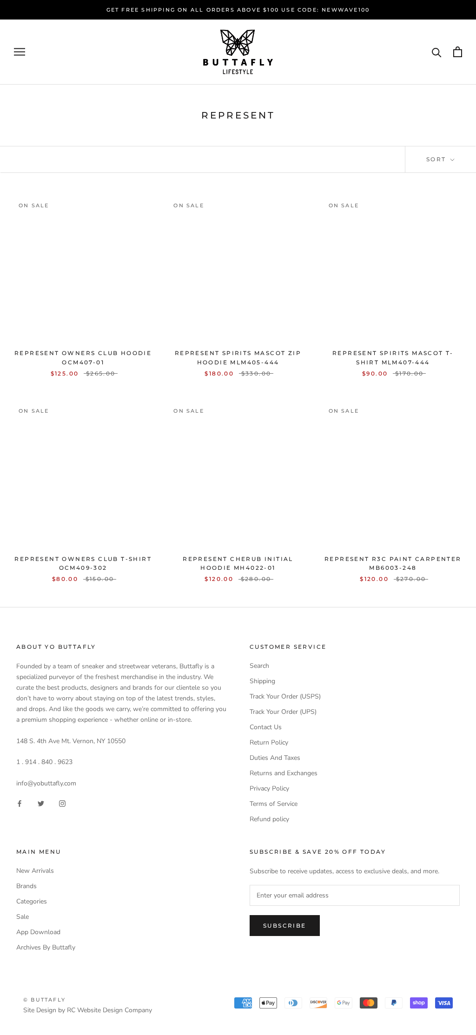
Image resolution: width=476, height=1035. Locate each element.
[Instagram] (62, 803)
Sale (22, 916)
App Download (38, 932)
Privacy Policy (269, 788)
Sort (437, 159)
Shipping (262, 681)
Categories (31, 901)
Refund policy (269, 819)
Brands (26, 886)
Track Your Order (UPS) (283, 711)
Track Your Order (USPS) (285, 696)
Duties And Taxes (275, 757)
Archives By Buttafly (45, 947)
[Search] (437, 52)
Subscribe (284, 925)
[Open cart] (457, 51)
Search (259, 665)
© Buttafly (44, 999)
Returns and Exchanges (283, 773)
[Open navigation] (19, 52)
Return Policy (269, 742)
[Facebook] (19, 803)
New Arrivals (35, 870)
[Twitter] (41, 803)
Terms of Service (274, 803)
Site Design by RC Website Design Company (87, 1010)
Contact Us (266, 727)
